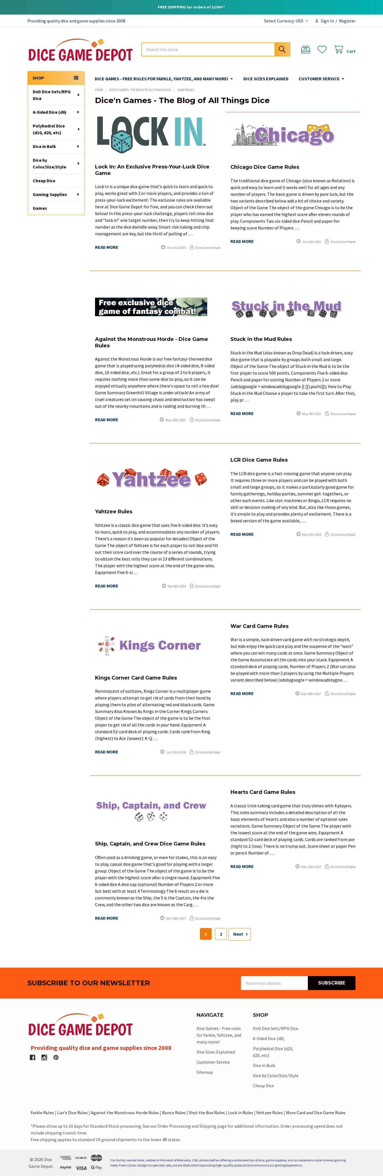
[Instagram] (44, 1057)
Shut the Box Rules (207, 1112)
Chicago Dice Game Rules (264, 167)
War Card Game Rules (259, 626)
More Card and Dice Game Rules (316, 1112)
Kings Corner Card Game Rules (136, 678)
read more (106, 247)
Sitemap (205, 1072)
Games (40, 208)
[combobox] (215, 49)
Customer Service (319, 78)
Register (347, 21)
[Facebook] (32, 1057)
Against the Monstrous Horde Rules (125, 1112)
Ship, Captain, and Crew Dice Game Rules (150, 844)
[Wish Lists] (323, 49)
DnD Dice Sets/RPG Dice (52, 95)
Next (238, 934)
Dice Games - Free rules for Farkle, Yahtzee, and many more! (161, 78)
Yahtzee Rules (113, 512)
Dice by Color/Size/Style (49, 163)
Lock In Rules (240, 1112)
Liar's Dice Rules (72, 1112)
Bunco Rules (174, 1112)
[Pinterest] (56, 1057)
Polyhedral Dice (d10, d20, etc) (49, 129)
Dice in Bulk (44, 146)
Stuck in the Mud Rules (261, 339)
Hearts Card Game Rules (262, 792)
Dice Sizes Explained (266, 78)
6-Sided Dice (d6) (49, 112)
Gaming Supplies (50, 194)
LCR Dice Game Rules (259, 460)
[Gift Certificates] (306, 49)
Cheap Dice (44, 180)
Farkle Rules (42, 1112)
